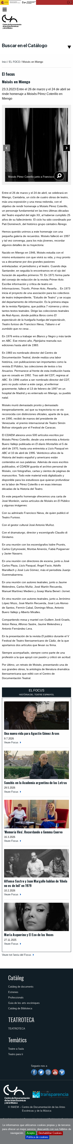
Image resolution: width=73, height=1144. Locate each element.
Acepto (31, 1133)
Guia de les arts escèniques (24, 1003)
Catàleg (16, 978)
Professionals (16, 997)
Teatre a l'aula (16, 1048)
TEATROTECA (21, 1019)
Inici (4, 61)
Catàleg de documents (20, 986)
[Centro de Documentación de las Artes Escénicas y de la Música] (11, 22)
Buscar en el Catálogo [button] (24, 45)
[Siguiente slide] (66, 148)
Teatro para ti (15, 1054)
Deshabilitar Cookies (50, 1133)
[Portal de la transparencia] (50, 1094)
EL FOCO (14, 61)
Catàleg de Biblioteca (20, 1008)
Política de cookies (37, 1137)
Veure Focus (11, 742)
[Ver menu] (4, 9)
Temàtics (17, 1040)
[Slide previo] (6, 148)
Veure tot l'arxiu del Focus (16, 954)
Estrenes (13, 992)
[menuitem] (64, 9)
